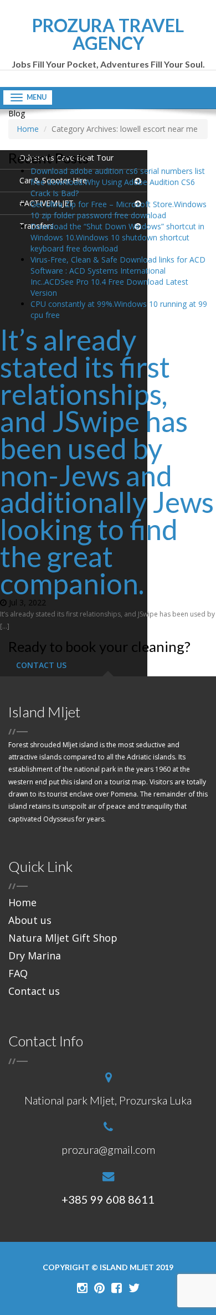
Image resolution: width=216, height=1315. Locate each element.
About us (30, 920)
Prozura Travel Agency (108, 43)
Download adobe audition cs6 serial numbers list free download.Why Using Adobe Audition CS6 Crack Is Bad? (117, 182)
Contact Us (41, 665)
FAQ (18, 973)
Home (22, 902)
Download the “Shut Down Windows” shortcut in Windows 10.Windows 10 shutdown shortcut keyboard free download (117, 237)
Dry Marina (34, 955)
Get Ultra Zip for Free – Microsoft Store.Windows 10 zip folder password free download (118, 209)
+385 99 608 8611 (108, 1199)
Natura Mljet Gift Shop (62, 937)
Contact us (34, 991)
